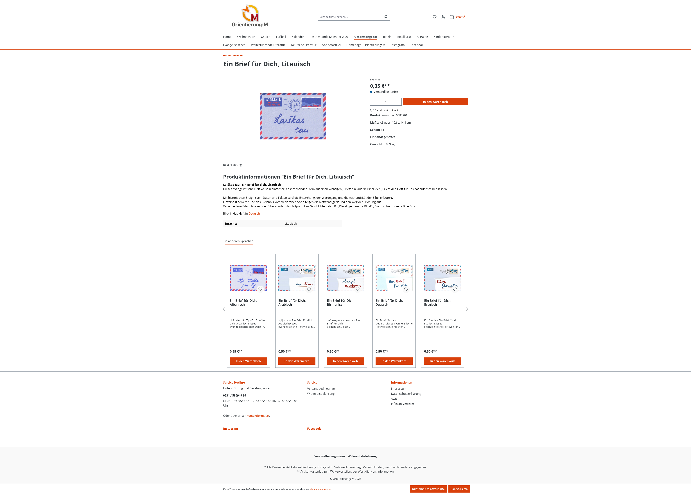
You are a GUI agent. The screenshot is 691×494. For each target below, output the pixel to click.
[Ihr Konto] (443, 16)
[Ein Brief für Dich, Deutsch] (394, 278)
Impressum (399, 389)
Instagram (230, 429)
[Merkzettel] (434, 16)
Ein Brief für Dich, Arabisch (292, 302)
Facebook (314, 429)
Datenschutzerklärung (406, 394)
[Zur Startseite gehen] (250, 16)
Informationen (401, 382)
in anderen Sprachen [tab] (239, 241)
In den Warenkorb (435, 102)
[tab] (232, 165)
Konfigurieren (459, 489)
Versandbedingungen (322, 389)
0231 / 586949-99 (234, 395)
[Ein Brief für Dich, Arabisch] (296, 278)
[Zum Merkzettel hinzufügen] (260, 289)
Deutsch (254, 213)
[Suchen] (385, 17)
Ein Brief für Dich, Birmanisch (340, 302)
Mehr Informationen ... (321, 488)
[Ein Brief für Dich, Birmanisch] (345, 278)
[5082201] (293, 116)
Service (312, 382)
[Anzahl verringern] (374, 102)
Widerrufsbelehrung (321, 394)
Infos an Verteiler (402, 404)
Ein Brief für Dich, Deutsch (389, 302)
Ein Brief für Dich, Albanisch (243, 302)
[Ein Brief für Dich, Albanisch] (248, 278)
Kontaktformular (258, 416)
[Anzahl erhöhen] (398, 102)
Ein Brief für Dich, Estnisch (437, 302)
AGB (394, 399)
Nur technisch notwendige (428, 489)
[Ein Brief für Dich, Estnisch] (442, 278)
